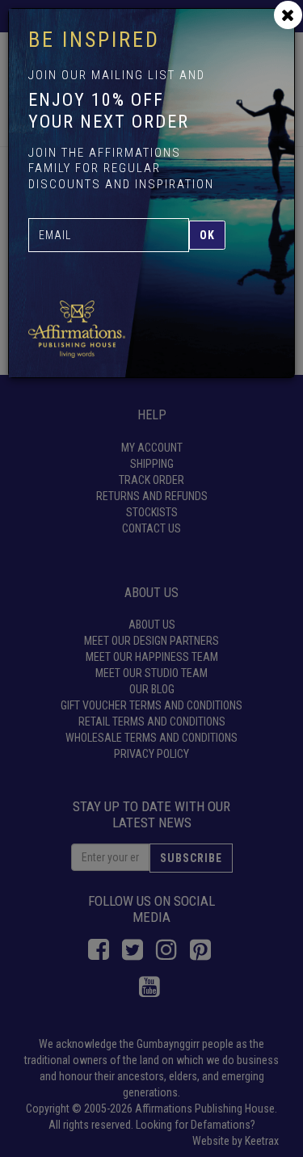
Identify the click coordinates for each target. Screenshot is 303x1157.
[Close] (288, 15)
